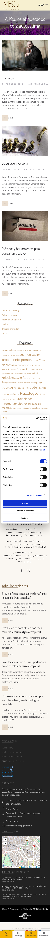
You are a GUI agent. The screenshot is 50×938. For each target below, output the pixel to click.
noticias (32, 378)
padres (39, 378)
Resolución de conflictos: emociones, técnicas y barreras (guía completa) (25, 532)
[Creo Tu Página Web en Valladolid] (25, 916)
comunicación (31, 354)
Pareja (5, 382)
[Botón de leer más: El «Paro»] (25, 55)
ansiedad (7, 350)
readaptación (13, 399)
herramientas (6, 373)
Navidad (15, 378)
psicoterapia (35, 387)
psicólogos (40, 394)
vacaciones (44, 408)
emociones (35, 365)
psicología (19, 388)
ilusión (13, 373)
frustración (23, 369)
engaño (6, 369)
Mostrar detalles (34, 495)
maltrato (35, 373)
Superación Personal (15, 163)
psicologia (8, 387)
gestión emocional (36, 369)
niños (24, 378)
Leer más (8, 118)
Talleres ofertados (10, 329)
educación (22, 365)
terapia (13, 408)
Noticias (5, 324)
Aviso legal (7, 748)
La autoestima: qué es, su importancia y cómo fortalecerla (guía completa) (25, 544)
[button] (43, 5)
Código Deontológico (12, 757)
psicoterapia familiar (10, 394)
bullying (12, 355)
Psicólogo (28, 393)
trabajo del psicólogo (31, 408)
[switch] (43, 469)
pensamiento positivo (16, 382)
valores (5, 411)
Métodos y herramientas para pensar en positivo (21, 250)
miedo (7, 378)
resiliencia (29, 404)
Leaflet (23, 867)
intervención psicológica (23, 373)
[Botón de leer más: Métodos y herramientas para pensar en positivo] (25, 226)
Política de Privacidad (13, 761)
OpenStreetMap (34, 867)
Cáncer (42, 360)
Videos (5, 333)
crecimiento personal (18, 360)
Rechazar (25, 518)
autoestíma (30, 350)
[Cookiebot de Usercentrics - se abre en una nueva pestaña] (36, 418)
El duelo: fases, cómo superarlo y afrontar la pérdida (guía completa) (24, 595)
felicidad (13, 369)
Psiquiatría (5, 399)
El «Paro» (8, 78)
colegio (18, 355)
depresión (9, 365)
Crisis (36, 360)
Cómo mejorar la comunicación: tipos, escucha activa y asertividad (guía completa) (25, 557)
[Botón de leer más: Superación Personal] (25, 140)
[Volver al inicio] (11, 5)
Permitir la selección (25, 511)
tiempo (19, 408)
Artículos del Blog (10, 310)
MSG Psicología (38, 84)
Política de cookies (11, 752)
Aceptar (25, 503)
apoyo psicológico (18, 350)
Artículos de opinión (11, 320)
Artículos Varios (9, 315)
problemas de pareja (32, 382)
